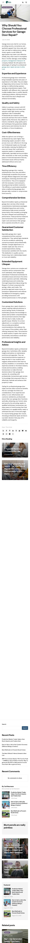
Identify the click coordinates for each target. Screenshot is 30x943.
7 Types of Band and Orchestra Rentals (13, 450)
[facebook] (6, 430)
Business (7, 932)
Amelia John (9, 935)
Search (4, 724)
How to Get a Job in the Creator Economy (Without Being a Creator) (14, 745)
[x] (3, 430)
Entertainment (8, 841)
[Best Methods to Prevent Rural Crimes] (7, 913)
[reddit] (19, 430)
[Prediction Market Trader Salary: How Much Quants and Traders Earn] (7, 891)
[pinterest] (9, 430)
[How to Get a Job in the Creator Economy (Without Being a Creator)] (7, 902)
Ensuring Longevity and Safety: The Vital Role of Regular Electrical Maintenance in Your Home (14, 468)
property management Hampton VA (13, 61)
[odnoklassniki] (3, 434)
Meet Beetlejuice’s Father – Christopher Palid (13, 869)
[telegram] (9, 434)
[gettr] (13, 434)
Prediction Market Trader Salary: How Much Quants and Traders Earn (13, 740)
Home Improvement (7, 7)
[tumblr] (16, 430)
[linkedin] (13, 430)
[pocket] (22, 430)
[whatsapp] (6, 434)
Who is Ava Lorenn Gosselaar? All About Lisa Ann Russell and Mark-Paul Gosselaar (13, 849)
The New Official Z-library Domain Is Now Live (14, 754)
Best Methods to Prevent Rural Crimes (14, 750)
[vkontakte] (26, 430)
